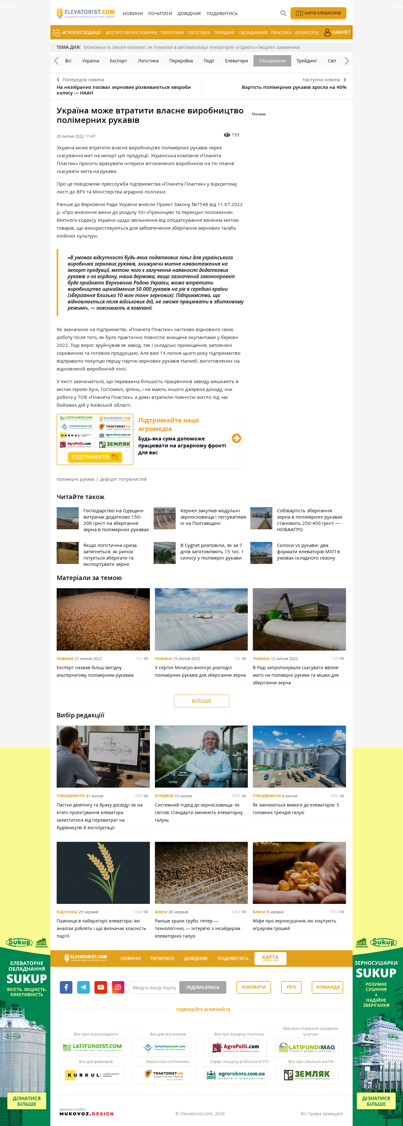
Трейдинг (224, 32)
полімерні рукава (75, 479)
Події (209, 61)
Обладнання (253, 32)
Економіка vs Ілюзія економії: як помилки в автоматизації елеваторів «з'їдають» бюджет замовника (192, 47)
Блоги (161, 912)
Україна (90, 61)
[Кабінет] (292, 958)
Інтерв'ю (164, 796)
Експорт (118, 61)
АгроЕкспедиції (80, 32)
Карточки (67, 912)
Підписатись (203, 987)
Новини (65, 658)
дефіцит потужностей (123, 479)
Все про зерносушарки (131, 32)
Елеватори (306, 32)
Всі (68, 61)
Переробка (172, 32)
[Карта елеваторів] (270, 958)
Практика (281, 32)
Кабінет (341, 32)
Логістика (199, 32)
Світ (332, 61)
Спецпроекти (71, 796)
